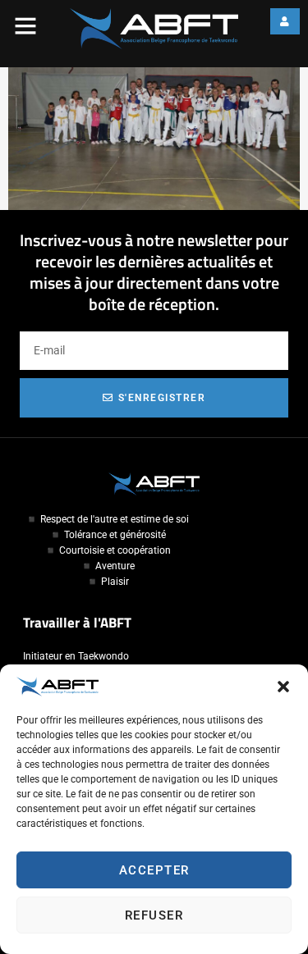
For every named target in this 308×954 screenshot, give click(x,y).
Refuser (154, 915)
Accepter (154, 870)
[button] (283, 686)
